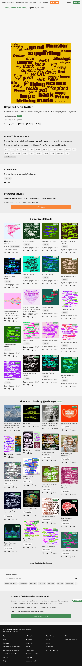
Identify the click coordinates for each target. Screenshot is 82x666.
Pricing (55, 2)
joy (74, 149)
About (28, 646)
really (7, 153)
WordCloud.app (8, 2)
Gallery (45, 2)
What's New (30, 643)
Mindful (60, 583)
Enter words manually (52, 601)
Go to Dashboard (41, 616)
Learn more (67, 141)
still (18, 149)
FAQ (4, 661)
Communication (10, 583)
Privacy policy (30, 650)
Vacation (51, 583)
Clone (31, 124)
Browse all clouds (10, 574)
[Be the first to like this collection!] (5, 457)
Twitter (8, 178)
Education (23, 583)
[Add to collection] (9, 252)
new (12, 149)
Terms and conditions (32, 654)
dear (52, 153)
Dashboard (20, 2)
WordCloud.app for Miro (10, 654)
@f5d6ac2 (9, 318)
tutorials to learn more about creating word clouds (37, 607)
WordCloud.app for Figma (11, 650)
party (45, 149)
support (53, 149)
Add (39, 124)
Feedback (29, 657)
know (24, 149)
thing (31, 149)
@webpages (11, 116)
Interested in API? (31, 661)
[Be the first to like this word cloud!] (5, 124)
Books (48, 643)
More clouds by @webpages (41, 563)
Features (28, 2)
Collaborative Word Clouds (11, 646)
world (61, 149)
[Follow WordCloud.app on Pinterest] (58, 650)
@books (9, 249)
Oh (6, 149)
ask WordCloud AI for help (52, 603)
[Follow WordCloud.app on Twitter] (50, 650)
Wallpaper (69, 583)
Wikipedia (8, 484)
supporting (16, 153)
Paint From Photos (71, 639)
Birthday (42, 583)
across (39, 153)
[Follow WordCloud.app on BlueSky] (54, 650)
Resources (37, 2)
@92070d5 (29, 314)
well (31, 153)
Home (6, 8)
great (68, 149)
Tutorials (5, 657)
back (46, 153)
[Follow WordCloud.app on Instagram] (47, 650)
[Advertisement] (41, 24)
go (67, 153)
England (60, 153)
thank (25, 153)
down (38, 149)
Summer (33, 583)
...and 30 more (10, 157)
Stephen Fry (39, 141)
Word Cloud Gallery (18, 8)
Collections (49, 646)
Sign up (77, 2)
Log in (68, 2)
